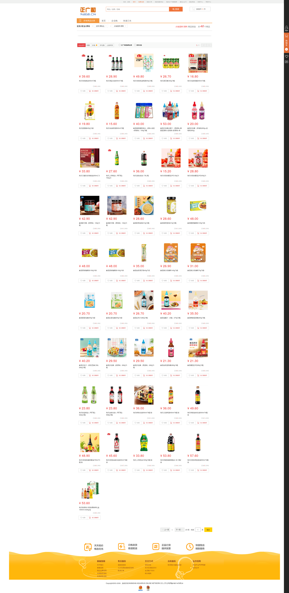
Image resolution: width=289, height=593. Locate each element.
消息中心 (200, 2)
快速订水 (127, 20)
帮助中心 (208, 2)
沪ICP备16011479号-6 (175, 583)
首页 (104, 20)
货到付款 (139, 45)
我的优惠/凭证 (159, 2)
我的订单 (149, 2)
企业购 (114, 20)
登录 (134, 2)
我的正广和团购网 (171, 2)
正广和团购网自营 (126, 45)
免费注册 (141, 2)
